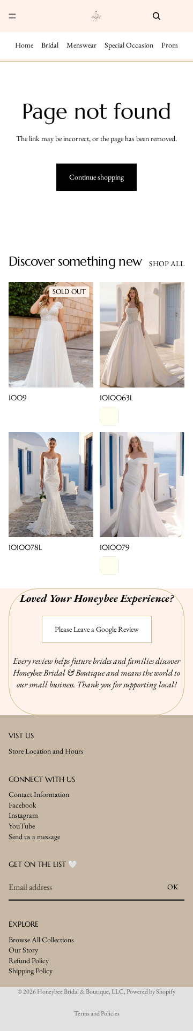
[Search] (156, 16)
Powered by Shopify (151, 991)
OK (173, 887)
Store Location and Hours (46, 751)
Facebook (22, 805)
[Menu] (12, 16)
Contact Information (39, 794)
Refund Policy (29, 960)
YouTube (22, 826)
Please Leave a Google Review (97, 629)
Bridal (49, 45)
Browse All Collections (41, 939)
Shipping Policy (31, 971)
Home (24, 45)
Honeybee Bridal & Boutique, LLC (80, 991)
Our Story (23, 950)
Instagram (23, 815)
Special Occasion (129, 45)
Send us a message (34, 836)
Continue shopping (96, 177)
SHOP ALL (166, 263)
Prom (169, 45)
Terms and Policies (97, 1013)
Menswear (81, 45)
